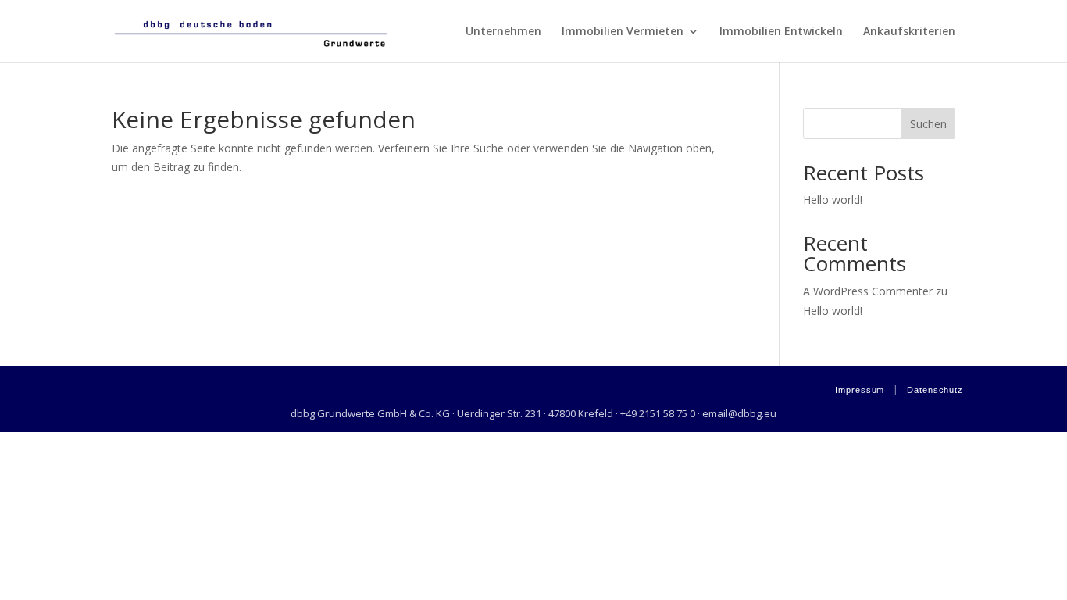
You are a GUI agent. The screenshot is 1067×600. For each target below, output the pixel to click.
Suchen (928, 123)
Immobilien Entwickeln (781, 32)
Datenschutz (935, 390)
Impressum (859, 390)
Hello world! (832, 199)
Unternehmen (503, 32)
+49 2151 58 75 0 (657, 413)
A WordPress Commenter (868, 291)
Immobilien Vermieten (622, 32)
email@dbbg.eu (739, 413)
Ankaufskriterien (909, 32)
